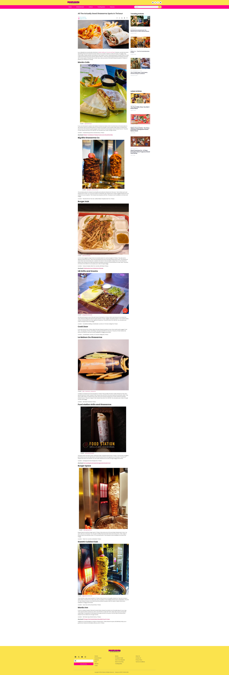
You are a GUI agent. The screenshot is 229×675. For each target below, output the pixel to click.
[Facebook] (153, 2)
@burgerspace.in (88, 530)
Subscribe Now (83, 664)
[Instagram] (155, 2)
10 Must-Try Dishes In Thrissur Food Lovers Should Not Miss (98, 135)
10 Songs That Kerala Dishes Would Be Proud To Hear (96, 619)
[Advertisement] (114, 637)
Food (135, 28)
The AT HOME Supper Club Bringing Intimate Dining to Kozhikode (139, 73)
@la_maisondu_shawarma (89, 391)
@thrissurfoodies (86, 255)
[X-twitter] (158, 2)
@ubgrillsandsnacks (87, 315)
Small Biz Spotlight (136, 126)
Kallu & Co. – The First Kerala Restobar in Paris (140, 52)
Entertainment (80, 7)
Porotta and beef (111, 52)
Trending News (101, 7)
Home (70, 7)
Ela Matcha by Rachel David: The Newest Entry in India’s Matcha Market (140, 30)
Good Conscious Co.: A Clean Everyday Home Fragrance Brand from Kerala (140, 152)
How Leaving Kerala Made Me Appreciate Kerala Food (96, 463)
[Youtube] (160, 2)
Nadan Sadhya (101, 52)
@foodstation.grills (89, 453)
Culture (91, 7)
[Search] (160, 7)
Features (112, 7)
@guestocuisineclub (87, 596)
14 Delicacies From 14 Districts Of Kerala (93, 268)
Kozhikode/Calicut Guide (137, 70)
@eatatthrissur (88, 123)
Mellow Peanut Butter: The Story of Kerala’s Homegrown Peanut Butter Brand (140, 129)
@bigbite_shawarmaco (92, 189)
